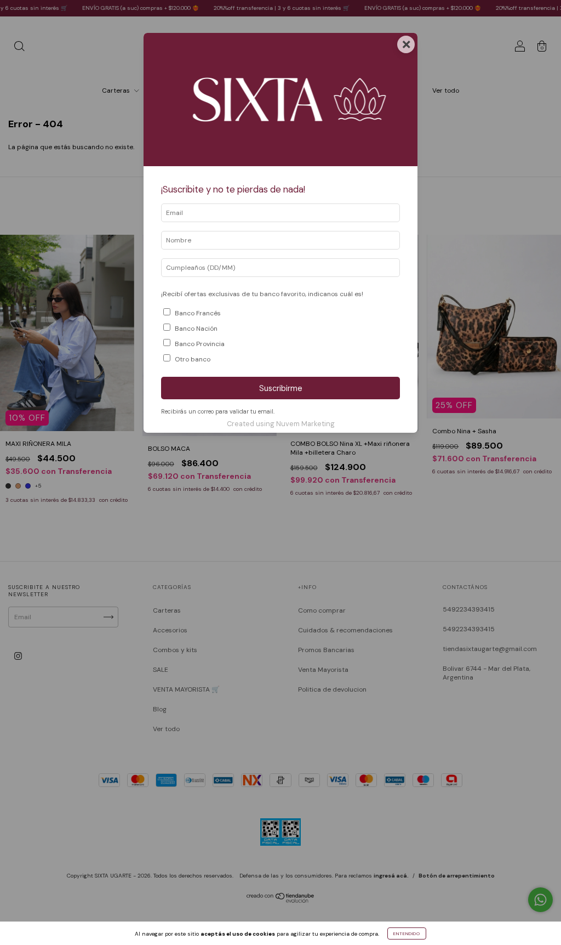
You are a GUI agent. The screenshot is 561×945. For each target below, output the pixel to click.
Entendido (406, 933)
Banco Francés (198, 313)
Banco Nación (196, 328)
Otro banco (192, 359)
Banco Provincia (200, 343)
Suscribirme (280, 388)
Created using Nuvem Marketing (281, 423)
